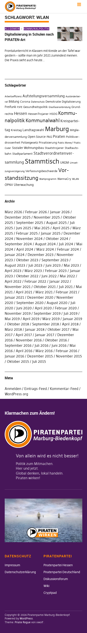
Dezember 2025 (18, 217)
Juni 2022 (49, 276)
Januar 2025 (50, 233)
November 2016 (29, 340)
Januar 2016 (14, 356)
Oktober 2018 (18, 324)
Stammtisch (42, 161)
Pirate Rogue (23, 622)
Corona (25, 101)
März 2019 (51, 318)
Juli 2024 (66, 244)
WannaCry (64, 179)
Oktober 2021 (45, 286)
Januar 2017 (44, 335)
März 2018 (13, 329)
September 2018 (45, 324)
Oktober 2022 (27, 276)
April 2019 (31, 318)
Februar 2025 (27, 233)
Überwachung (24, 185)
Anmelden (13, 388)
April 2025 (61, 228)
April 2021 (24, 292)
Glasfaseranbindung (59, 107)
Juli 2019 (70, 313)
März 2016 (44, 351)
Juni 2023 (53, 265)
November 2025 (47, 217)
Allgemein (12, 28)
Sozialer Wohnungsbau (28, 148)
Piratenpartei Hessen (58, 565)
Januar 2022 (59, 281)
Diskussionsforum (56, 579)
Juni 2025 (23, 228)
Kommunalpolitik (36, 28)
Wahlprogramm (47, 179)
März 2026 (13, 212)
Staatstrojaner (54, 148)
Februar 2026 (36, 212)
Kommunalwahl (43, 121)
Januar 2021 (14, 297)
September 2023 (54, 260)
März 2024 (45, 249)
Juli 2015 (39, 361)
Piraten (59, 136)
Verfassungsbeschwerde (41, 171)
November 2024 (29, 238)
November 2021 (18, 286)
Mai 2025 (42, 228)
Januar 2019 (72, 318)
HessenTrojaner (38, 114)
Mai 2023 (71, 265)
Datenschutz (38, 101)
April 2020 (43, 308)
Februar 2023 (56, 270)
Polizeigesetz (29, 142)
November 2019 (18, 313)
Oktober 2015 (18, 361)
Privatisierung (48, 142)
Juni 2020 (24, 308)
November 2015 (69, 356)
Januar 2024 (15, 254)
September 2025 (29, 222)
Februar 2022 (35, 281)
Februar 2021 (66, 292)
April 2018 (70, 324)
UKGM (64, 162)
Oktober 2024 (57, 238)
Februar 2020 (66, 308)
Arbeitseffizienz (13, 96)
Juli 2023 (35, 265)
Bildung (14, 101)
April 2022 (13, 281)
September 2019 (47, 313)
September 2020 (30, 302)
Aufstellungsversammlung (44, 96)
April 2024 (24, 249)
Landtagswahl (33, 130)
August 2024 (45, 244)
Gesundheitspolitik (35, 107)
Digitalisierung (71, 101)
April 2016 (24, 351)
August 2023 (15, 265)
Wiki (46, 586)
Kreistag (16, 130)
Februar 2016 (66, 351)
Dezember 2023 (41, 254)
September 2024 (18, 244)
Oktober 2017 (58, 329)
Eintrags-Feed (35, 388)
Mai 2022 (67, 276)
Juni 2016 (59, 345)
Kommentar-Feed (64, 388)
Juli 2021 (66, 286)
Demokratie (53, 101)
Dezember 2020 (40, 297)
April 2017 (24, 335)
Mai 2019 (12, 318)
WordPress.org (16, 394)
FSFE (19, 107)
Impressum (12, 565)
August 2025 (56, 222)
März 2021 (44, 292)
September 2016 (18, 345)
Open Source (37, 137)
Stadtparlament (22, 153)
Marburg (57, 129)
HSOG (53, 114)
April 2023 (13, 270)
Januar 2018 (34, 329)
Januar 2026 (60, 212)
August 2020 (57, 302)
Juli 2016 (41, 345)
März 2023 (33, 270)
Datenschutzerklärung (20, 572)
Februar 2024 (68, 249)
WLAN (75, 179)
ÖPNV (9, 185)
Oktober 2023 (27, 260)
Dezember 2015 (40, 356)
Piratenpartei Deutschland (62, 572)
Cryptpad (50, 593)
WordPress (26, 618)
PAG (49, 136)
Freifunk (10, 107)
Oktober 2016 (56, 340)
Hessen (20, 113)
